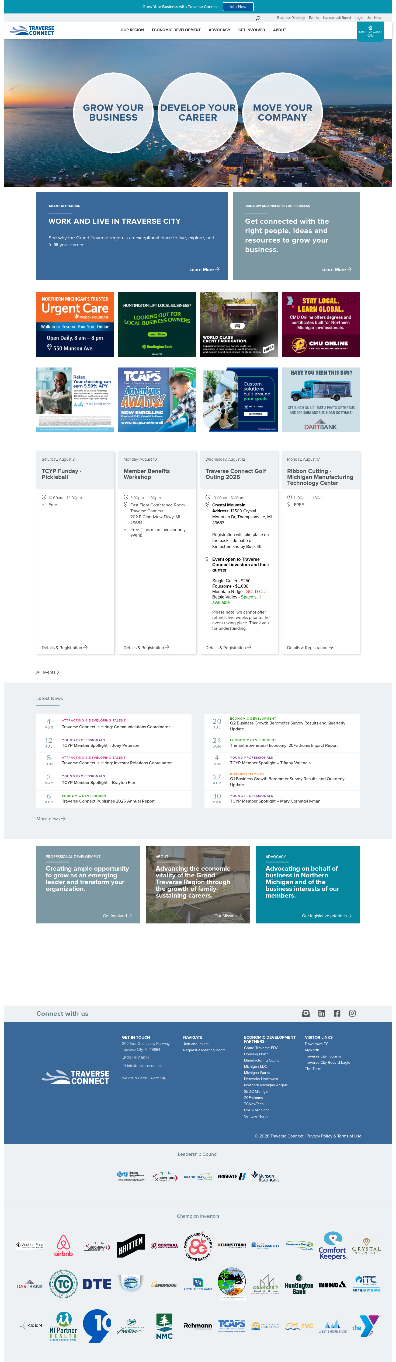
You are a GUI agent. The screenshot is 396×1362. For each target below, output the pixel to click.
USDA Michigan (257, 1110)
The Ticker (314, 1068)
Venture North (256, 1116)
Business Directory (291, 18)
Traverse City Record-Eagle (327, 1062)
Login (359, 18)
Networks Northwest (261, 1079)
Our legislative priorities (325, 916)
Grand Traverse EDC (261, 1048)
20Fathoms (253, 1097)
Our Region (132, 30)
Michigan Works (257, 1072)
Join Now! (238, 6)
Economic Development (176, 30)
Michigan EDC (255, 1066)
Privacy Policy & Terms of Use (334, 1136)
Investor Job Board (337, 18)
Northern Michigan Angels (266, 1085)
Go (271, 18)
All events (45, 672)
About (279, 30)
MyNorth (312, 1050)
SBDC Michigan (257, 1091)
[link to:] (131, 1177)
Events (314, 18)
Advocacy (219, 30)
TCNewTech (254, 1104)
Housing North (256, 1054)
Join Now (374, 18)
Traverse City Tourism (323, 1056)
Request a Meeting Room (204, 1050)
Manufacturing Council (262, 1060)
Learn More (202, 269)
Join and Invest (196, 1044)
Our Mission (226, 916)
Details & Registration (62, 647)
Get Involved (251, 30)
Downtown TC (316, 1044)
